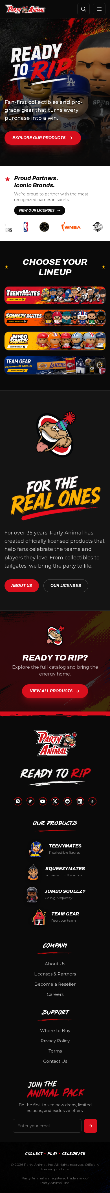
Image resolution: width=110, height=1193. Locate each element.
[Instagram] (18, 801)
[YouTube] (43, 801)
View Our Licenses (36, 210)
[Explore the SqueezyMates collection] (55, 318)
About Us (21, 585)
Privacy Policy (55, 1040)
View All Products (51, 691)
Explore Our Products (39, 138)
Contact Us (55, 1061)
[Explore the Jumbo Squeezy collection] (55, 341)
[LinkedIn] (80, 801)
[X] (55, 801)
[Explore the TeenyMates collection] (55, 295)
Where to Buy (55, 1030)
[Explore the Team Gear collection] (55, 365)
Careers (55, 994)
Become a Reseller (55, 984)
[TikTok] (30, 801)
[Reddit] (67, 801)
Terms (55, 1051)
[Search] (83, 9)
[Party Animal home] (26, 9)
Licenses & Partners (55, 974)
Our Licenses (65, 585)
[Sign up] (90, 1126)
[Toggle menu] (99, 9)
